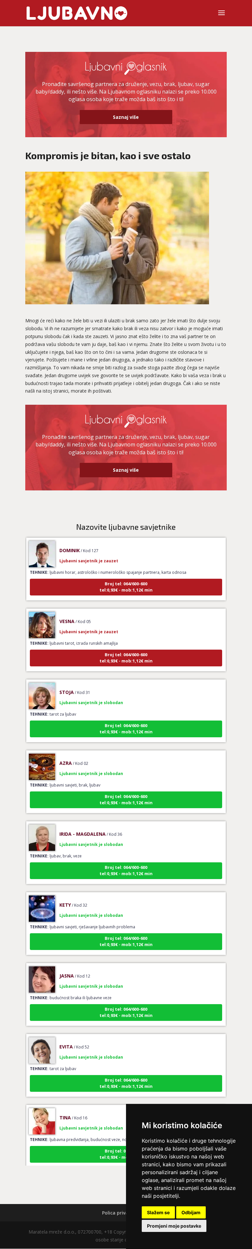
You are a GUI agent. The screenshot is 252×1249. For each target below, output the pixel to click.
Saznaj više (126, 117)
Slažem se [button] (158, 1212)
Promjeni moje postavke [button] (174, 1226)
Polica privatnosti (122, 1213)
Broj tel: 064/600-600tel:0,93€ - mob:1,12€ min (126, 577)
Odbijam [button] (190, 1212)
